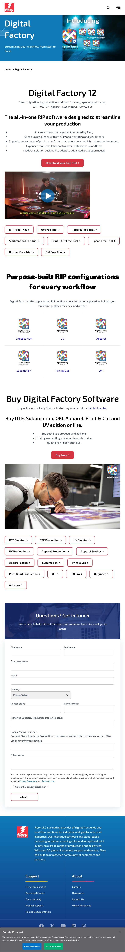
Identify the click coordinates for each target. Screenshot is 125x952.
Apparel (101, 338)
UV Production (18, 551)
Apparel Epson (18, 562)
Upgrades (100, 574)
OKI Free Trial (54, 252)
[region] (62, 939)
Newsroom (78, 893)
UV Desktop (81, 540)
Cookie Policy (72, 940)
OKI (101, 370)
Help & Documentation (38, 911)
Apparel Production (54, 551)
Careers (76, 886)
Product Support (34, 905)
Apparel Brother (91, 551)
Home (8, 69)
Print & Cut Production (23, 574)
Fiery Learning (33, 899)
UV (62, 338)
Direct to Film (24, 338)
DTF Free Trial (18, 229)
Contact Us (78, 899)
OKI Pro (75, 574)
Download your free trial (61, 163)
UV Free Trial (49, 229)
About (77, 876)
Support (32, 876)
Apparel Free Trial (83, 229)
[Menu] (118, 7)
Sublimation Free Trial (23, 240)
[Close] (120, 932)
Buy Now (61, 455)
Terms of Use (48, 781)
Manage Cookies (32, 946)
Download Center (35, 893)
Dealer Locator (97, 408)
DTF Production (49, 540)
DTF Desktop (17, 540)
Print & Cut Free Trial (65, 240)
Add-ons (14, 585)
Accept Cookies (53, 946)
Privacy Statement (28, 781)
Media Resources (81, 905)
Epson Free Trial (103, 240)
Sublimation (23, 370)
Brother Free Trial (20, 252)
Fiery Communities (35, 886)
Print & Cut (62, 370)
